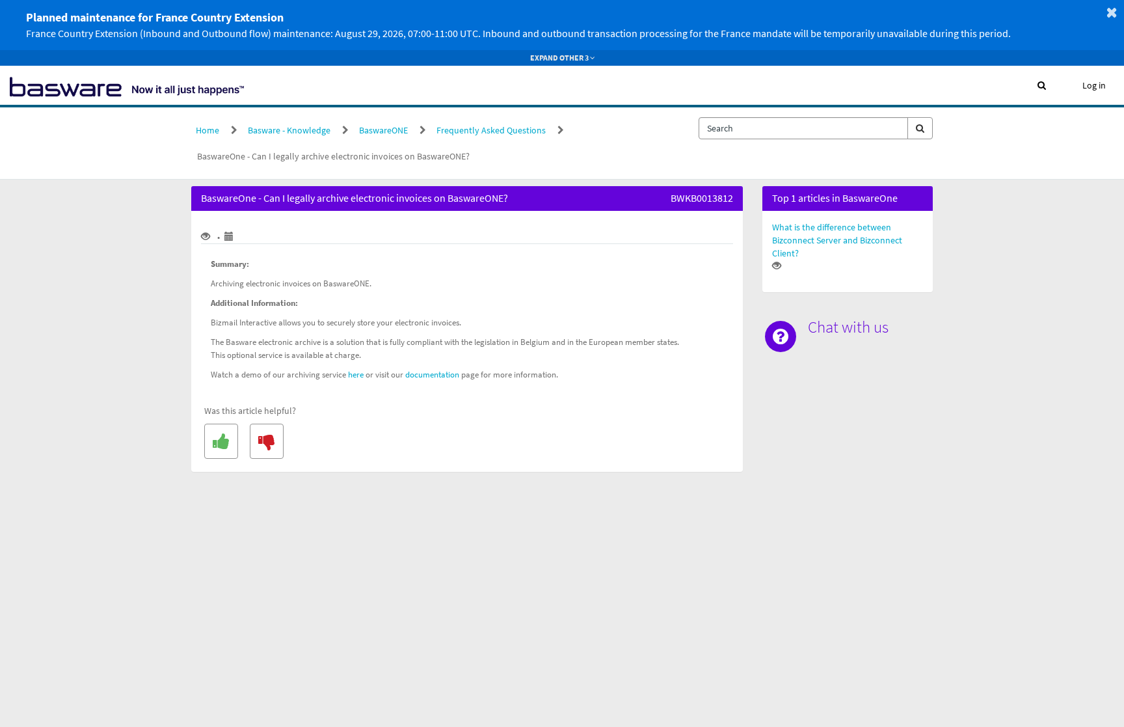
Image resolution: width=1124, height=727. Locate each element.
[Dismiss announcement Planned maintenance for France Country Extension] (1111, 12)
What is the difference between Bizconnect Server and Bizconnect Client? (837, 240)
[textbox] (803, 128)
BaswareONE (383, 130)
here (356, 374)
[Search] (920, 128)
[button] (1041, 85)
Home (207, 130)
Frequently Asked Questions (491, 130)
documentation (432, 374)
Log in (1094, 85)
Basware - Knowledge (289, 130)
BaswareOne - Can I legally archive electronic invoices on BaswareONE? (333, 156)
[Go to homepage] (127, 85)
